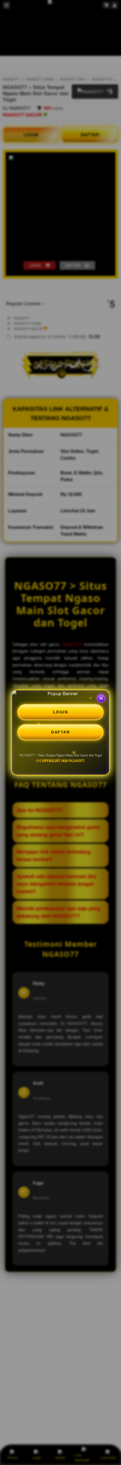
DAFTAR (60, 732)
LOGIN (60, 712)
